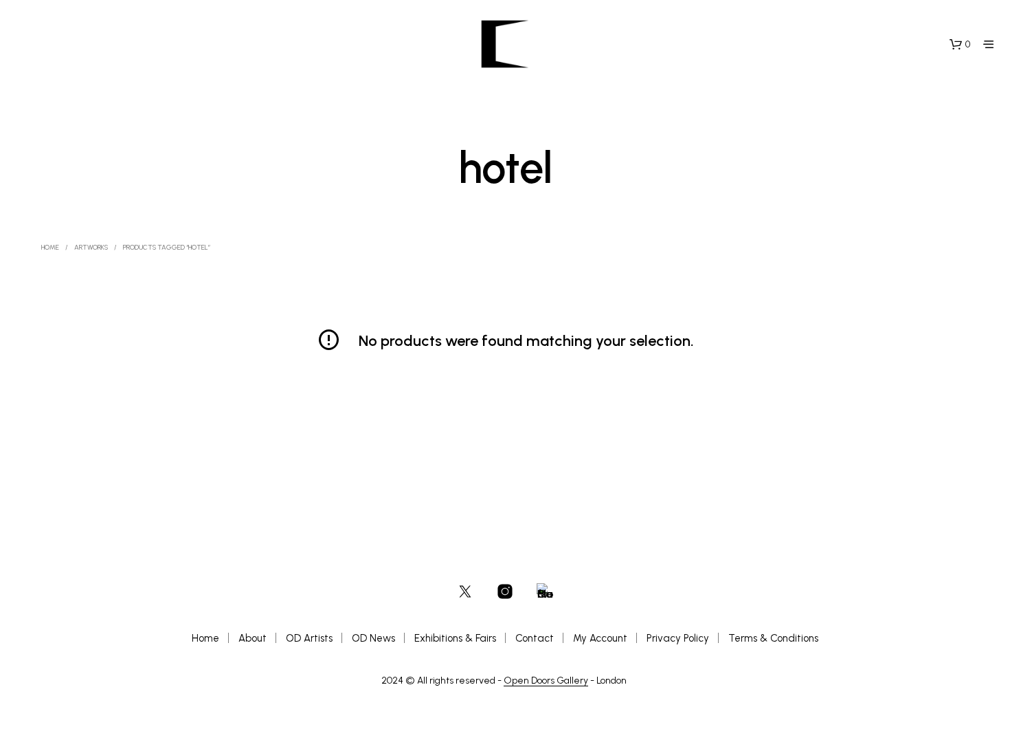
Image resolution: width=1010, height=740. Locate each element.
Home (50, 247)
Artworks (91, 247)
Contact (534, 638)
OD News (373, 638)
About (252, 638)
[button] (960, 45)
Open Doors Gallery (546, 680)
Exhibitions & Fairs (455, 638)
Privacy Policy (678, 638)
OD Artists (309, 638)
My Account (600, 638)
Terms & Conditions (773, 638)
